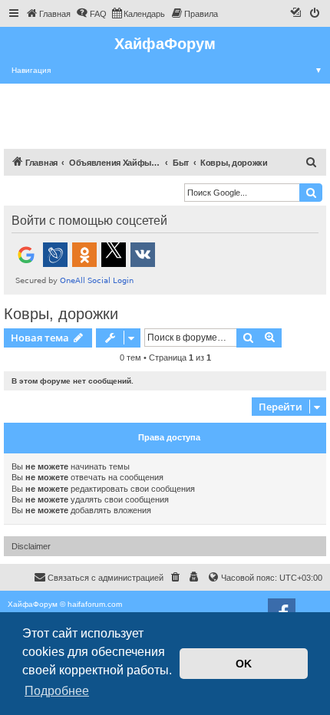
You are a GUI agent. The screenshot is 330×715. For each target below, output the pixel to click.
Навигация (167, 70)
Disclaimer (31, 546)
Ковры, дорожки (61, 313)
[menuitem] (48, 14)
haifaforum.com (95, 604)
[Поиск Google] (310, 192)
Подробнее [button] (57, 690)
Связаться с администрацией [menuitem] (105, 577)
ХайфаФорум (165, 43)
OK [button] (244, 663)
